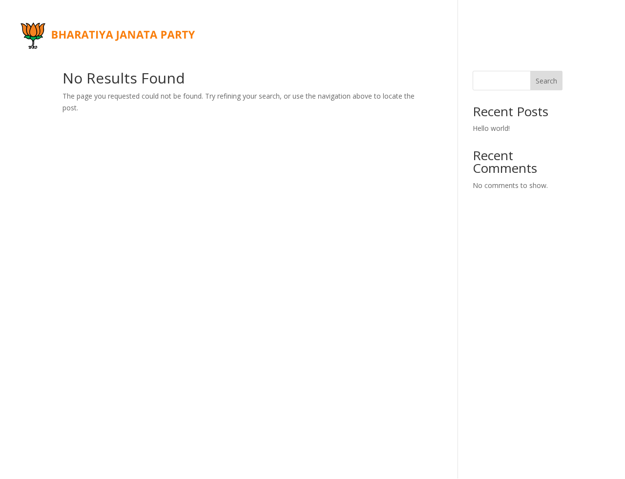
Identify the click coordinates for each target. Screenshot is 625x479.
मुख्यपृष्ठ (226, 23)
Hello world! (491, 128)
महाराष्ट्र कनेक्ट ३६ (493, 23)
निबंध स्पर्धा (416, 23)
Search (546, 80)
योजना (223, 48)
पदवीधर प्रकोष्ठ (356, 23)
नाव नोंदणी (266, 48)
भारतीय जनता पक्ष (284, 23)
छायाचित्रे (559, 23)
